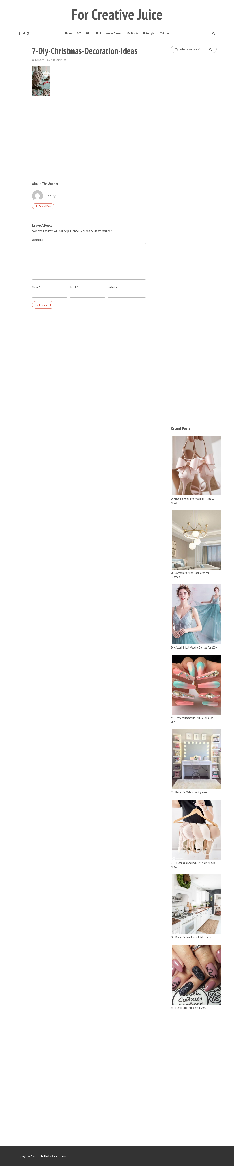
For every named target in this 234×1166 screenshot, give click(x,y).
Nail (98, 33)
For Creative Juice (117, 14)
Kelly (41, 60)
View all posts (45, 206)
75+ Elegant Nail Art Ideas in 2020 (188, 1008)
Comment (38, 239)
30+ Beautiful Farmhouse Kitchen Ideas (191, 937)
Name (36, 287)
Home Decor (113, 33)
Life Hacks (132, 33)
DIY (79, 33)
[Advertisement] (89, 127)
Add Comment (58, 60)
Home (68, 33)
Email (74, 287)
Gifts (88, 33)
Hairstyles (149, 33)
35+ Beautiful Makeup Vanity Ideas (189, 792)
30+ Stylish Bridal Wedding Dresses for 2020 (194, 647)
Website (112, 287)
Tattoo (164, 33)
